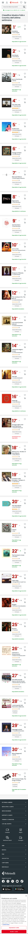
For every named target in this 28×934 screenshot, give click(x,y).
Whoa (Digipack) (17, 753)
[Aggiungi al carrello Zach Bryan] (25, 53)
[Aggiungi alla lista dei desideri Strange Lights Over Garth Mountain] (25, 419)
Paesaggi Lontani (17, 729)
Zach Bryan (15, 55)
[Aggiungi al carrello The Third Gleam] (25, 503)
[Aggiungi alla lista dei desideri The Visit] (25, 371)
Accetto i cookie (14, 931)
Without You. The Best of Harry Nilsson (19, 452)
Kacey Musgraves (17, 130)
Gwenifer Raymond (18, 427)
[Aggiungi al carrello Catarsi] (25, 527)
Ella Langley (16, 32)
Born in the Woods (17, 79)
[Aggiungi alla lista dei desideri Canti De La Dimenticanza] (25, 647)
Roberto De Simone (18, 655)
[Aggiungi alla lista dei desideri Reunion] (25, 623)
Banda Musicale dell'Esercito (20, 682)
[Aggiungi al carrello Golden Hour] (25, 126)
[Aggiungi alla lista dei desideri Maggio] (25, 599)
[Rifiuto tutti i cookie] (26, 896)
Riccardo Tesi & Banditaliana (20, 606)
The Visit (14, 376)
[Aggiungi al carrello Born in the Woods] (25, 77)
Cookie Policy (6, 924)
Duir (14, 531)
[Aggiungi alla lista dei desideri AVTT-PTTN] (25, 243)
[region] (14, 914)
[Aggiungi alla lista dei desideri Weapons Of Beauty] (25, 267)
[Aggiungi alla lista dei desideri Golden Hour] (25, 123)
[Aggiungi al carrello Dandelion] (25, 29)
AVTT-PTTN (15, 249)
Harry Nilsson (16, 454)
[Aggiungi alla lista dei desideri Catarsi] (25, 524)
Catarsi (14, 529)
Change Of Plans (16, 153)
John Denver (16, 481)
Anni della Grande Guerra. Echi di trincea (18, 680)
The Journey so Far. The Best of (18, 297)
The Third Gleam (16, 505)
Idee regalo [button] (5, 867)
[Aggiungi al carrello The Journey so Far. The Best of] (25, 294)
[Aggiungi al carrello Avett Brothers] (25, 222)
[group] (14, 10)
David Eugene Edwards (19, 178)
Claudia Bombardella (18, 731)
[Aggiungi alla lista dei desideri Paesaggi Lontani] (25, 724)
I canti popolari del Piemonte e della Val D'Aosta (18, 706)
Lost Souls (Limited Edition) (17, 323)
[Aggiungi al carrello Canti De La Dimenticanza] (25, 650)
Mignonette (15, 201)
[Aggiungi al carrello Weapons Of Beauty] (25, 270)
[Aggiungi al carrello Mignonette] (25, 198)
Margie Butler (16, 582)
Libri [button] (3, 845)
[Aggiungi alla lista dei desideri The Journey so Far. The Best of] (25, 291)
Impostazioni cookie (14, 927)
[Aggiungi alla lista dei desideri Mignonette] (25, 195)
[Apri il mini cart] (25, 2)
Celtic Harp (15, 580)
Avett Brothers (16, 202)
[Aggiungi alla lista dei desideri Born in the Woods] (25, 74)
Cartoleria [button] (5, 862)
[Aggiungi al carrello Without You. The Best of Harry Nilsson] (25, 449)
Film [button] (3, 854)
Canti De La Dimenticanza (16, 653)
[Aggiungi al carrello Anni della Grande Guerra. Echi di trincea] (25, 677)
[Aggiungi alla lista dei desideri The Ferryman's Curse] (25, 549)
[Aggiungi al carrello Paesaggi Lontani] (25, 727)
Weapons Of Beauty (17, 273)
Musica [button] (4, 850)
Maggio (14, 604)
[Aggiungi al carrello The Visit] (25, 374)
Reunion (14, 628)
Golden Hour (15, 128)
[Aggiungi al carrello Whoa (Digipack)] (25, 751)
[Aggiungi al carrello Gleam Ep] (25, 398)
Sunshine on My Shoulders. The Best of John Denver (18, 479)
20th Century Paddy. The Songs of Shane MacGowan (19, 779)
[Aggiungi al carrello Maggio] (25, 602)
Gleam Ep (14, 400)
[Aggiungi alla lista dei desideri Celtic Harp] (25, 575)
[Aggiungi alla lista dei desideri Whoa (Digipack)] (25, 748)
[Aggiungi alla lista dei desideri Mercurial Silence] (25, 171)
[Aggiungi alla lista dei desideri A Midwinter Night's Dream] (25, 344)
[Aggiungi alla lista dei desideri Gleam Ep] (25, 395)
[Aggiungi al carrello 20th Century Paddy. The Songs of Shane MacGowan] (25, 776)
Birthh (14, 80)
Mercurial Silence (17, 177)
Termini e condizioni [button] (8, 819)
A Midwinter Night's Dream (17, 350)
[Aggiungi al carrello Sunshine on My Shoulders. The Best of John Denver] (25, 476)
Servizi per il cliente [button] (8, 806)
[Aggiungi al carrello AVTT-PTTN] (25, 246)
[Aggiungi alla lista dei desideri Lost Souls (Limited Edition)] (25, 317)
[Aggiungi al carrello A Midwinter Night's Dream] (25, 347)
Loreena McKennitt (18, 300)
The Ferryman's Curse (18, 555)
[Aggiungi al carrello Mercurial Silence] (25, 174)
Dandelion (15, 31)
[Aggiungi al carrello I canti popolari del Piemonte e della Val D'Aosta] (25, 703)
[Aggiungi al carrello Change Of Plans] (25, 150)
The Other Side (16, 104)
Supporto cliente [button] (7, 815)
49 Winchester (16, 154)
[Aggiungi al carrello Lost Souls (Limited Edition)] (25, 320)
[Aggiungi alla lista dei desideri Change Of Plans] (25, 147)
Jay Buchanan (16, 274)
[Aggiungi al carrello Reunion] (25, 626)
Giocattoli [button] (5, 858)
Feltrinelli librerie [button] (7, 802)
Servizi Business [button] (6, 811)
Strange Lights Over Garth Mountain (17, 425)
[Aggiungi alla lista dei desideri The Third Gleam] (25, 500)
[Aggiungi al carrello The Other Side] (25, 102)
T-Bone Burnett (17, 106)
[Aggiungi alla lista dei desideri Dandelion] (25, 25)
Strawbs (15, 556)
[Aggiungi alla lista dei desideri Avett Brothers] (25, 219)
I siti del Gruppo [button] (6, 824)
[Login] (6, 2)
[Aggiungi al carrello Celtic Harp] (25, 578)
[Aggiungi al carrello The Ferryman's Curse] (25, 553)
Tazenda (15, 630)
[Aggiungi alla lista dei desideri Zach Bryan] (25, 50)
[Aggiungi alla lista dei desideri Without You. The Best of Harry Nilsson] (25, 446)
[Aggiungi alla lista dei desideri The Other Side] (25, 99)
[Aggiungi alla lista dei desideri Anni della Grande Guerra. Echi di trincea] (25, 674)
